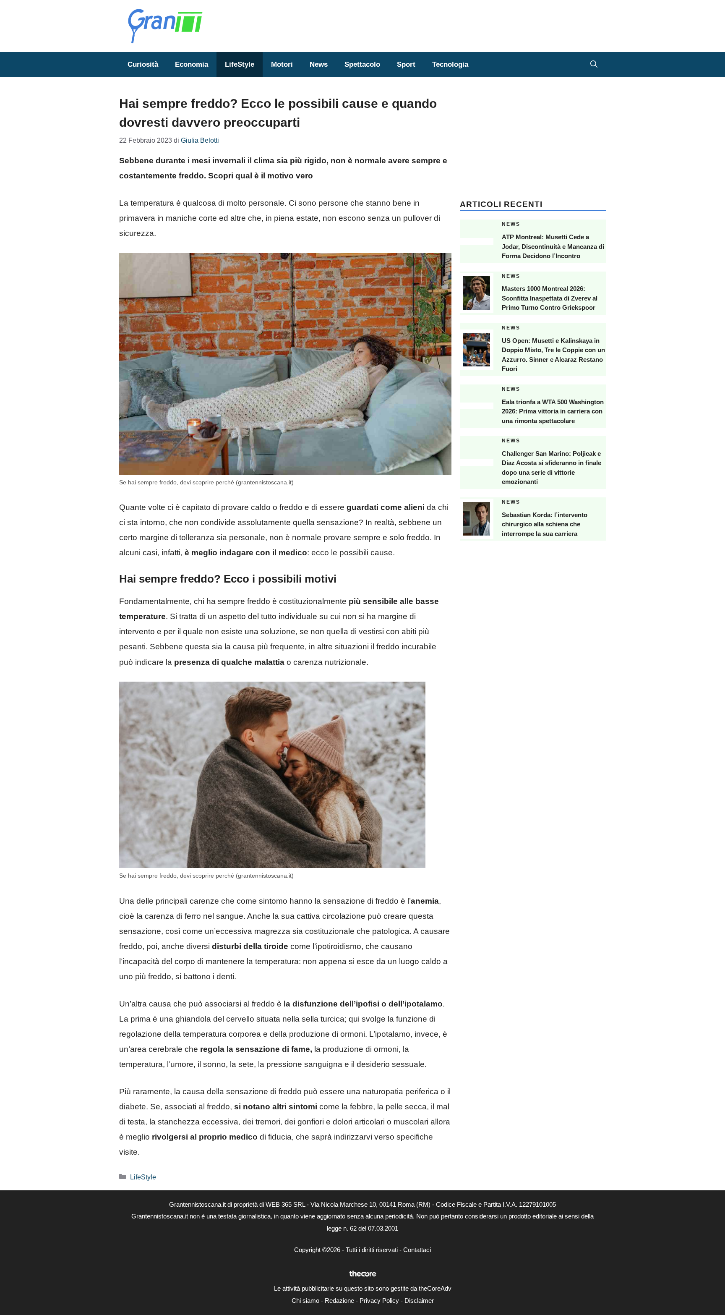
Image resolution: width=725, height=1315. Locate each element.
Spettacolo (362, 64)
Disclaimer (419, 1300)
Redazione (339, 1300)
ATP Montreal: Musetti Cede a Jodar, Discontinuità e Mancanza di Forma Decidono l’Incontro (553, 246)
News (319, 64)
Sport (406, 64)
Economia (191, 64)
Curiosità (143, 64)
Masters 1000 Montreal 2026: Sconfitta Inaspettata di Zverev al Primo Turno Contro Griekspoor (549, 298)
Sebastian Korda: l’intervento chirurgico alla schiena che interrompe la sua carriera (544, 524)
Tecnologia (450, 64)
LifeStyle (239, 64)
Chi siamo (305, 1300)
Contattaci (417, 1249)
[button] (594, 64)
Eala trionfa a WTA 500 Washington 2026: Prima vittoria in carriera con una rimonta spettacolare (553, 411)
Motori (282, 64)
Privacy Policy (379, 1300)
